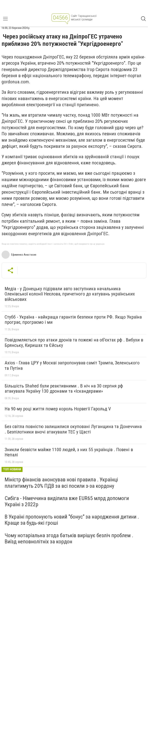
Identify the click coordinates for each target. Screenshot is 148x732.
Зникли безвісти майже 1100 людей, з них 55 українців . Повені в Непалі (69, 452)
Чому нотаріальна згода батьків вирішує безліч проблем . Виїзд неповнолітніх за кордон (69, 538)
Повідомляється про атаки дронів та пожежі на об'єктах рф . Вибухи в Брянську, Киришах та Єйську (74, 342)
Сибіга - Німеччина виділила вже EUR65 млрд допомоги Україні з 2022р (67, 501)
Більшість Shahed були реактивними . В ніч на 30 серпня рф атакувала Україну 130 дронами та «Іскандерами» (64, 388)
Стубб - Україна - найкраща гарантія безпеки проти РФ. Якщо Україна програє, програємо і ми (73, 319)
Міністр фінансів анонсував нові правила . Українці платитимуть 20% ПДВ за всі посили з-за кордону (61, 482)
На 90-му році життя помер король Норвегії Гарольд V (58, 409)
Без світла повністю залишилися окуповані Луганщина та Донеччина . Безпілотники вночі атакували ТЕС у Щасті (73, 429)
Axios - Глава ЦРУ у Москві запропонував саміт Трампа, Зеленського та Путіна (72, 365)
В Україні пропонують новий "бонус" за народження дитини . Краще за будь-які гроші (72, 520)
